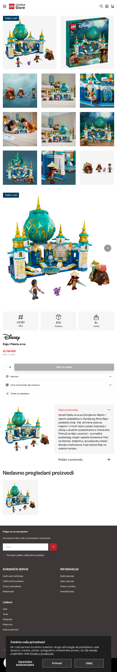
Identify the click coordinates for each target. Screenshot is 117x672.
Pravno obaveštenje (12, 586)
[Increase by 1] (10, 367)
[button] (107, 248)
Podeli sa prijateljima (20, 393)
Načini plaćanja (67, 576)
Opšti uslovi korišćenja (13, 576)
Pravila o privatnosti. (42, 653)
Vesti (5, 609)
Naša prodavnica (10, 629)
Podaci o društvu (68, 586)
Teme (5, 614)
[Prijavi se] (106, 6)
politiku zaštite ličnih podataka (30, 555)
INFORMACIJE (69, 569)
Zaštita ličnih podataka (13, 581)
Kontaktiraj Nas (67, 591)
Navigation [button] (4, 6)
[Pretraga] (101, 6)
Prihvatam (25, 555)
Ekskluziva (7, 624)
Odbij (89, 663)
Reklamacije (8, 591)
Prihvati (57, 663)
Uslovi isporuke (67, 581)
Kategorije (7, 619)
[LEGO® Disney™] (58, 337)
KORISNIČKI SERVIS (15, 569)
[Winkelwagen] (112, 6)
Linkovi (7, 602)
